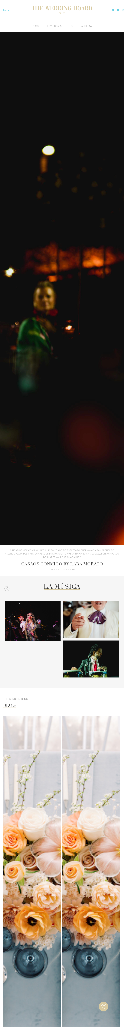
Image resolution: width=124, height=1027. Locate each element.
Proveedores (54, 25)
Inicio (35, 25)
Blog (71, 25)
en (64, 13)
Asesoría (86, 25)
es (60, 13)
